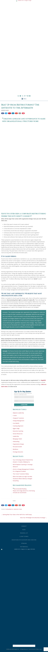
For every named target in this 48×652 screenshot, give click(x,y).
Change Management (18, 420)
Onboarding (16, 441)
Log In (40, 649)
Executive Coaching (18, 431)
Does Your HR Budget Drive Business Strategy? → (33, 517)
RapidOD (43, 380)
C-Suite (15, 415)
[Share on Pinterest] (9, 113)
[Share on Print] (19, 113)
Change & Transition (18, 418)
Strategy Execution (18, 452)
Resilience (15, 449)
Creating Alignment (18, 426)
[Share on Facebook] (2, 113)
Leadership (16, 436)
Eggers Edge (16, 428)
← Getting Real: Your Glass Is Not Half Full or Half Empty (16, 514)
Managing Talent (17, 439)
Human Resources (17, 433)
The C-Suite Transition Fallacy (21, 474)
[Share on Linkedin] (13, 113)
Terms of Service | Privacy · (33, 649)
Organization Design (18, 444)
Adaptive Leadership (18, 413)
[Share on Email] (16, 113)
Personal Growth (17, 446)
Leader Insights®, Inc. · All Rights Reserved (18, 649)
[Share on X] (6, 113)
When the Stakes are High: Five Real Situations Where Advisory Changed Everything (22, 478)
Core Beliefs (16, 423)
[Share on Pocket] (23, 113)
